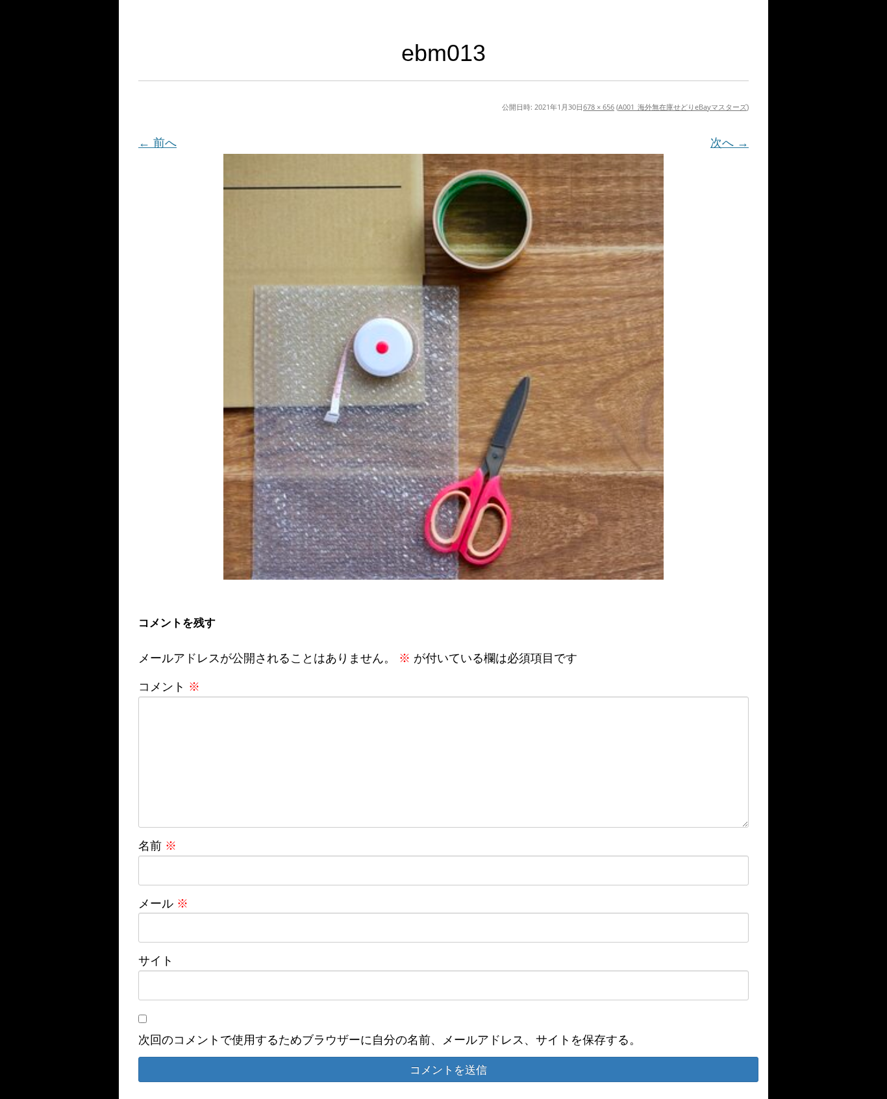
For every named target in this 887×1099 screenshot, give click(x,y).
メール (163, 903)
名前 (157, 845)
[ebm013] (443, 367)
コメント (169, 686)
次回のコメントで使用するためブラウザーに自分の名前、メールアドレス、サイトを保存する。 (389, 1039)
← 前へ (157, 142)
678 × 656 (598, 107)
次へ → (729, 142)
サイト (155, 960)
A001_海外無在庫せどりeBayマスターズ (682, 107)
